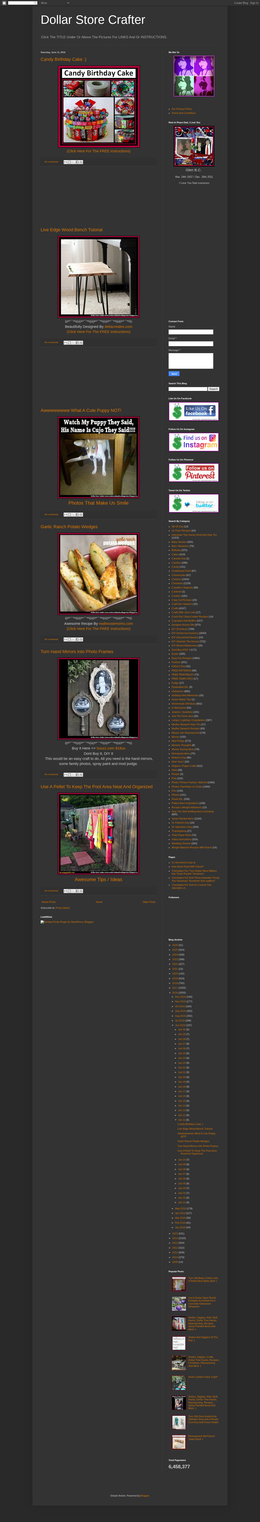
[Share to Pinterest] (81, 162)
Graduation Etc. (180, 687)
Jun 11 (182, 1119)
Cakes (175, 554)
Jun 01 (182, 1202)
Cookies (176, 596)
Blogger (145, 1495)
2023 (175, 959)
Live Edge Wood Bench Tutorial (72, 229)
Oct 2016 (180, 1006)
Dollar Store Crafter (93, 19)
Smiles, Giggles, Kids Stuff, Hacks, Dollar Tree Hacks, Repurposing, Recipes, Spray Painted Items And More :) (203, 1323)
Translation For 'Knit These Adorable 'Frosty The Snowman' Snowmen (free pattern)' (195, 879)
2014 (175, 1238)
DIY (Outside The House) (185, 641)
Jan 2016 (180, 1227)
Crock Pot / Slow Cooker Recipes (190, 616)
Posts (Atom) (63, 908)
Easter (175, 653)
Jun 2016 (180, 1025)
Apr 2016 (180, 1213)
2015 (175, 1233)
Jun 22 (182, 1067)
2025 (175, 949)
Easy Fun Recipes (182, 658)
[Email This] (66, 162)
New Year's (178, 761)
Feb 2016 (180, 1222)
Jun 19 (182, 1081)
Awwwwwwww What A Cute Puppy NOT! (81, 410)
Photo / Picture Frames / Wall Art (189, 782)
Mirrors (175, 736)
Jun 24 (182, 1058)
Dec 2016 (180, 996)
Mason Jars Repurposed (185, 732)
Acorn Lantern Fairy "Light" (203, 1377)
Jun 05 (182, 1183)
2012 (175, 1247)
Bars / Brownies (180, 546)
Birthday (176, 550)
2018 (175, 983)
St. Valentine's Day (182, 827)
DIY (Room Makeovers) (184, 645)
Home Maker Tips (181, 699)
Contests (176, 591)
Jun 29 (182, 1034)
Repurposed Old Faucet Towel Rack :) (201, 1437)
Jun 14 (182, 1105)
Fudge (175, 683)
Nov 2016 (180, 1001)
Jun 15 (182, 1101)
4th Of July (177, 526)
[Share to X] (73, 162)
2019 (175, 978)
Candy (175, 566)
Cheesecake (179, 575)
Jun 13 (182, 1110)
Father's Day (178, 666)
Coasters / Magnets (182, 587)
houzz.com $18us (111, 748)
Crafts (175, 608)
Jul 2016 (180, 1020)
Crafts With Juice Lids (183, 612)
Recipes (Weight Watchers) (187, 807)
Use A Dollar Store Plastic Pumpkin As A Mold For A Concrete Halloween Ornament (202, 1302)
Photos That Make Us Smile (187, 786)
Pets (174, 778)
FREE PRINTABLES (183, 674)
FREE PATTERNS (181, 670)
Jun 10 (182, 1159)
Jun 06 (182, 1178)
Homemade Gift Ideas (184, 703)
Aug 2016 (180, 1016)
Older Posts (149, 902)
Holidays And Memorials (185, 695)
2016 (175, 992)
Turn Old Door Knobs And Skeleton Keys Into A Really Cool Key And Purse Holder (203, 1419)
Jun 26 (182, 1048)
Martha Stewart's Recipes (186, 728)
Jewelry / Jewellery (182, 712)
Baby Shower (179, 542)
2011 (175, 1252)
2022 (175, 964)
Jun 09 (182, 1164)
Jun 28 (182, 1039)
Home (99, 902)
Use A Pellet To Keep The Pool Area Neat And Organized (97, 786)
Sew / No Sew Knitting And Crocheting (193, 811)
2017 (175, 987)
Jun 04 (182, 1188)
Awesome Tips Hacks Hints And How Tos (194, 535)
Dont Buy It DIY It (181, 649)
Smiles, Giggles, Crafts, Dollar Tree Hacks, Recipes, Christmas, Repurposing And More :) (203, 1361)
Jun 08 (182, 1169)
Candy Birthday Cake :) (63, 59)
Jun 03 (182, 1193)
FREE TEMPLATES (182, 678)
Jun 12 (182, 1115)
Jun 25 (182, 1053)
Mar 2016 (180, 1218)
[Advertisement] (98, 196)
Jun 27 (182, 1043)
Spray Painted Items (183, 818)
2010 (175, 1257)
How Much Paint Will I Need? (188, 866)
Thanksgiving (179, 831)
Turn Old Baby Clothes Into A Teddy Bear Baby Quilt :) (203, 1279)
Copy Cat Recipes (182, 600)
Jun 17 (182, 1091)
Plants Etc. (177, 799)
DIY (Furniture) (180, 629)
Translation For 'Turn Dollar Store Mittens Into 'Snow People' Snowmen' (194, 872)
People (176, 774)
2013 (175, 1243)
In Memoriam (179, 707)
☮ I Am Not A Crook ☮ (184, 862)
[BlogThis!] (69, 162)
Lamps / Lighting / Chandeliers (188, 720)
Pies (174, 790)
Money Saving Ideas (183, 749)
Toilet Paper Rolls (181, 835)
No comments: (52, 161)
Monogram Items (181, 753)
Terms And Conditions (184, 113)
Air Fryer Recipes (181, 530)
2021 (175, 969)
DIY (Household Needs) (185, 637)
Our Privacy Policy (182, 109)
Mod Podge (178, 741)
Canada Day (179, 558)
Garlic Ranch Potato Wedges (69, 526)
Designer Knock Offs (183, 624)
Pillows (176, 794)
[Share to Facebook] (77, 162)
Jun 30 (182, 1029)
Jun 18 (182, 1086)
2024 (175, 954)
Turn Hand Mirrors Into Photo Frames (77, 651)
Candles (176, 562)
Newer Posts (49, 902)
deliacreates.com (118, 327)
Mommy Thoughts (181, 745)
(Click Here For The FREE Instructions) (98, 151)
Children (176, 579)
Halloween (178, 691)
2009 (175, 1262)
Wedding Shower (181, 843)
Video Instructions (181, 839)
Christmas (177, 583)
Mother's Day (179, 757)
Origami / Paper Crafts (184, 766)
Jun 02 (182, 1197)
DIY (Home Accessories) (185, 633)
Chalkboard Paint (181, 571)
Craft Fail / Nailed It (182, 604)
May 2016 (181, 1208)
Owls (174, 770)
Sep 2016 (180, 1011)
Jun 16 (182, 1096)
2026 (175, 945)
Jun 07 (182, 1174)
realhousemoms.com (116, 624)
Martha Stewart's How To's (186, 724)
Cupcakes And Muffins (184, 620)
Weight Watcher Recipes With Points (192, 847)
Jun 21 (182, 1072)
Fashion (176, 662)
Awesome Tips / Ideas (98, 879)
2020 (175, 973)
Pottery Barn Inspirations (185, 803)
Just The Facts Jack (182, 716)
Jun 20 (182, 1077)
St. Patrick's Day (180, 822)
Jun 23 (182, 1063)
